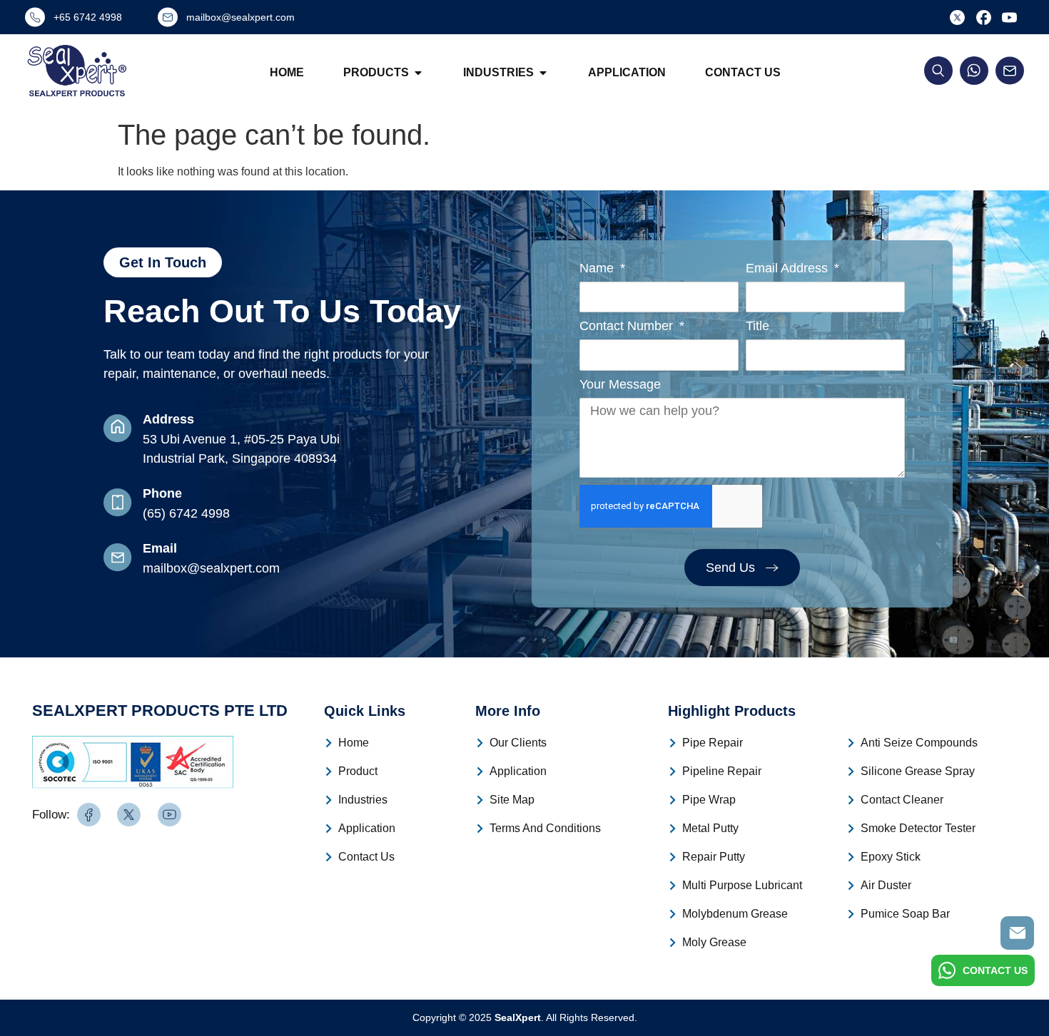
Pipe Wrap (709, 800)
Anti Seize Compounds (919, 743)
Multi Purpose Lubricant (742, 885)
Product (357, 771)
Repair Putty (713, 857)
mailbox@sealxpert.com (211, 568)
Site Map (512, 800)
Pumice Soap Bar (905, 914)
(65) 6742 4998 (186, 513)
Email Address (788, 268)
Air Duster (886, 885)
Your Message (620, 384)
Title (757, 326)
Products (376, 72)
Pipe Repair (712, 743)
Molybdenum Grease (735, 914)
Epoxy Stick (891, 857)
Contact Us (743, 72)
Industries (498, 72)
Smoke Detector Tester (918, 828)
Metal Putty (710, 828)
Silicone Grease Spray (918, 771)
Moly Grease (714, 942)
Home (287, 72)
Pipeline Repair (721, 771)
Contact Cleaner (902, 800)
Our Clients (518, 743)
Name (598, 268)
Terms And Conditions (545, 828)
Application (627, 72)
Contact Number (627, 326)
